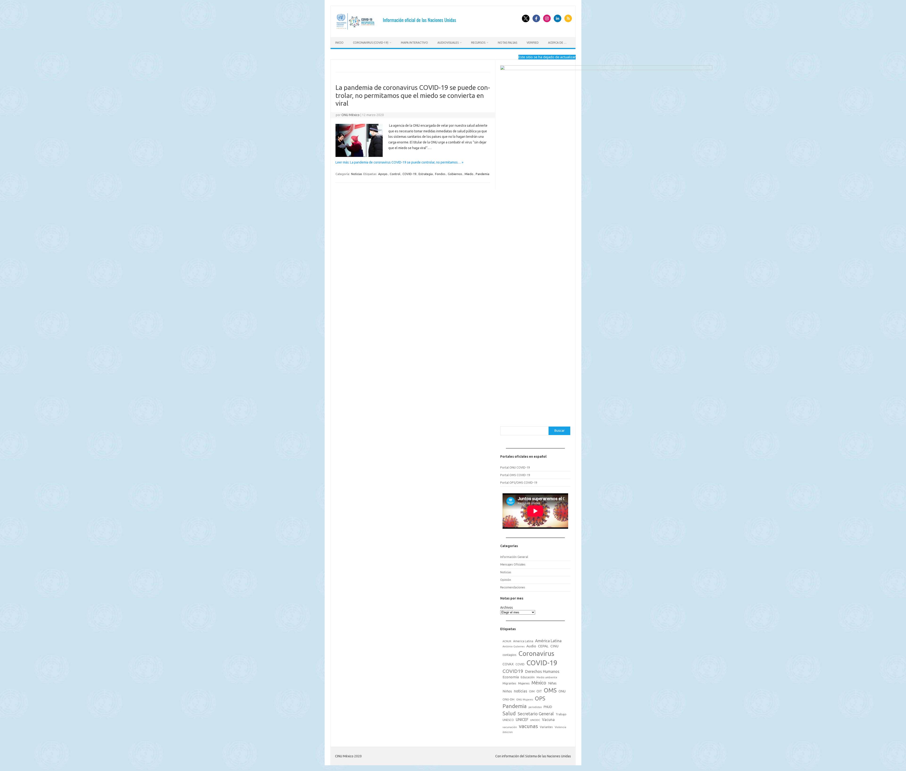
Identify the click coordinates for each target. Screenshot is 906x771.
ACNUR (507, 641)
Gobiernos (455, 174)
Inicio (339, 42)
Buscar (559, 430)
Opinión (505, 579)
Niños (507, 691)
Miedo (469, 174)
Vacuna (548, 719)
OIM (532, 691)
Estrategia (426, 174)
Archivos (506, 607)
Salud (509, 713)
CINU (554, 646)
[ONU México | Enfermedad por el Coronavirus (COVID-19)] (398, 29)
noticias (520, 691)
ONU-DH (508, 699)
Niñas (552, 683)
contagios (509, 655)
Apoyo (382, 174)
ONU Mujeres (524, 699)
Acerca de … (557, 42)
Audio (531, 646)
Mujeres (524, 683)
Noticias (356, 174)
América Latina (548, 640)
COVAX (508, 664)
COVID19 (513, 671)
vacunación (510, 727)
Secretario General (536, 713)
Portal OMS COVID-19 (515, 475)
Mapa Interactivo (414, 42)
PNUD (548, 707)
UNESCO (508, 719)
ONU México (350, 115)
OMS (550, 690)
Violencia (560, 727)
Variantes (546, 727)
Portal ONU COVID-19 (515, 467)
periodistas (535, 707)
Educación (528, 677)
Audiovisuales (448, 42)
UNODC (535, 719)
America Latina (523, 641)
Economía (511, 677)
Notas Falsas (507, 42)
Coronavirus (536, 653)
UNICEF (522, 719)
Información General (514, 556)
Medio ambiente (547, 677)
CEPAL (543, 646)
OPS (540, 698)
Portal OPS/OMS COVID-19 (518, 482)
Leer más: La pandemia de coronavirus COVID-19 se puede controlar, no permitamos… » (399, 162)
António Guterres (513, 646)
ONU (562, 691)
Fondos (440, 174)
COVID (520, 664)
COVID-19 (409, 174)
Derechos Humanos (542, 671)
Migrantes (509, 683)
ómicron (508, 732)
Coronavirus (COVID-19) (370, 42)
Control (395, 174)
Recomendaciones (512, 587)
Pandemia (482, 174)
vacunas (528, 726)
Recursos (478, 42)
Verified (533, 42)
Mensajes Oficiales (512, 564)
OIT (539, 691)
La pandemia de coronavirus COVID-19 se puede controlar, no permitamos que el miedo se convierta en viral (413, 95)
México (539, 682)
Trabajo (561, 714)
